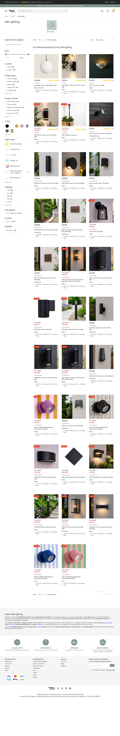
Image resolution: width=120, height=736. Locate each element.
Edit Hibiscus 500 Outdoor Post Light (72, 329)
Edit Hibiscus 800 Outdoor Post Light (45, 527)
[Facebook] (62, 688)
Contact (112, 2)
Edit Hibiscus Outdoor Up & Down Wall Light (45, 378)
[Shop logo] (12, 11)
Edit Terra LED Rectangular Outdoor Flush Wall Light (72, 230)
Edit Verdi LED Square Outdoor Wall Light (101, 477)
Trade (106, 2)
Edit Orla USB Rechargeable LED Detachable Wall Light (43, 428)
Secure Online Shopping (40, 661)
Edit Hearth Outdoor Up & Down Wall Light (45, 478)
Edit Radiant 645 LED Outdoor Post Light (46, 230)
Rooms (35, 677)
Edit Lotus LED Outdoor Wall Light (99, 183)
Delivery (7, 666)
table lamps (40, 624)
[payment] (18, 676)
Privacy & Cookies (38, 666)
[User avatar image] (108, 11)
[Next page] (110, 594)
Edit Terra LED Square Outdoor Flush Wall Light (45, 278)
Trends (35, 673)
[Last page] (113, 594)
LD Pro (34, 670)
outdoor (39, 627)
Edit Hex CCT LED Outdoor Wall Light (72, 426)
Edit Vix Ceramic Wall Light (97, 85)
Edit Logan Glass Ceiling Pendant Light (45, 85)
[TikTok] (58, 688)
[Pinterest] (70, 688)
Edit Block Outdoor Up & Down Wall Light (46, 183)
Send (112, 665)
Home (6, 16)
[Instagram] (66, 688)
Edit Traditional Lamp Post (69, 135)
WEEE (6, 670)
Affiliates (63, 666)
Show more (8, 93)
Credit (34, 675)
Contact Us (8, 664)
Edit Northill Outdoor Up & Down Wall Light (45, 135)
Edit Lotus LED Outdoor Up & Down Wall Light (100, 278)
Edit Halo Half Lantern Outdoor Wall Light (72, 528)
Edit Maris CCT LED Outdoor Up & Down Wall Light (100, 528)
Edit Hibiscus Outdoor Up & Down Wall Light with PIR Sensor (73, 378)
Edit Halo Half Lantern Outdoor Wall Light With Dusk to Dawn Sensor (72, 280)
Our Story (63, 661)
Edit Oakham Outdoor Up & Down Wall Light (73, 86)
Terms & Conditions (38, 664)
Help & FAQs (8, 661)
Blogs (62, 664)
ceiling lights (108, 623)
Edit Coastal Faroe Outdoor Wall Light (100, 133)
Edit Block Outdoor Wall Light (43, 329)
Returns (7, 668)
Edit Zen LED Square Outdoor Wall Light (73, 477)
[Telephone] (102, 11)
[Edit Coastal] (52, 25)
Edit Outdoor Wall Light (96, 231)
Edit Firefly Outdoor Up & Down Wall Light (99, 328)
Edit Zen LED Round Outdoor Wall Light (73, 183)
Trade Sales (36, 668)
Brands (13, 16)
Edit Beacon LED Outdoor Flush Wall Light (101, 376)
